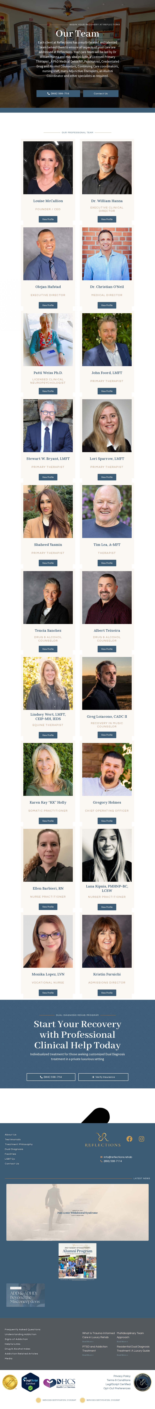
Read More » (87, 1341)
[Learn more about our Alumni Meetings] (77, 1262)
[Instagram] (141, 1139)
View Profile (48, 219)
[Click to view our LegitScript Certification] (30, 1382)
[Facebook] (129, 1139)
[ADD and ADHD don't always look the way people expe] (77, 1295)
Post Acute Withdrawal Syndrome (77, 1212)
